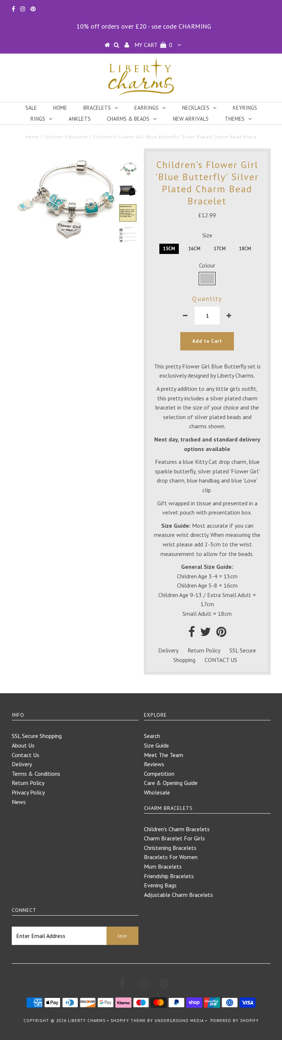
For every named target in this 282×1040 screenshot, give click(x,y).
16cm (194, 249)
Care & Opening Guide (171, 782)
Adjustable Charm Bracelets (178, 894)
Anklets (80, 118)
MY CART (153, 44)
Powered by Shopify (234, 1020)
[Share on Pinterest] (221, 633)
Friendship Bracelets (169, 876)
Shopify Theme (128, 1020)
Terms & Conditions (36, 773)
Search (152, 735)
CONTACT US (221, 659)
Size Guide (156, 745)
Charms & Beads (128, 118)
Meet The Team (163, 755)
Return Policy (204, 650)
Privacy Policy (28, 792)
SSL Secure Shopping (37, 735)
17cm (220, 249)
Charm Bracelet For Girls (174, 838)
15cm (169, 249)
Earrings (146, 107)
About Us (23, 745)
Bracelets (97, 107)
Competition (159, 773)
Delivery (168, 650)
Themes (235, 118)
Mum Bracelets (163, 866)
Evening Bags (160, 885)
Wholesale (157, 792)
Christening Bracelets (170, 847)
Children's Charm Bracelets (177, 829)
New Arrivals (191, 118)
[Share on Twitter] (205, 633)
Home (60, 107)
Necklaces (195, 107)
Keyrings (245, 107)
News (19, 802)
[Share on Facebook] (191, 633)
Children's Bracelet (66, 136)
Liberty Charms (86, 1020)
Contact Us (25, 755)
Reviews (154, 764)
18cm (245, 249)
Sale (31, 107)
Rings (37, 118)
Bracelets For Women (171, 857)
